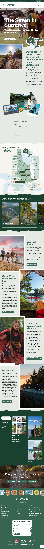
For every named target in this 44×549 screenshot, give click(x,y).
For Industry (4, 511)
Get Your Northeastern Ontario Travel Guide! (14, 1)
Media (2, 509)
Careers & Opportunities (4, 514)
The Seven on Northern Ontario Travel (35, 514)
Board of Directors (6, 517)
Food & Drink (32, 511)
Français (38, 1)
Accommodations (33, 509)
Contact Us (4, 507)
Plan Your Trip (33, 507)
